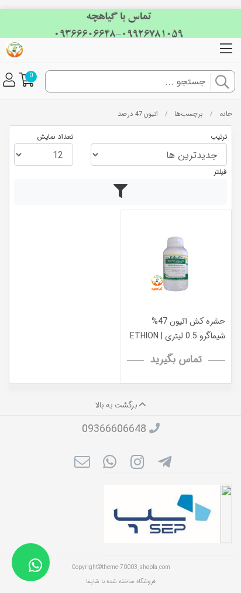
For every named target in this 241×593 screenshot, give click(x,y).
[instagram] (137, 463)
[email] (81, 463)
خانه (226, 114)
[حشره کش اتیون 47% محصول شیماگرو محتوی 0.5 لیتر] (176, 265)
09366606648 (114, 429)
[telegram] (164, 463)
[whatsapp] (109, 463)
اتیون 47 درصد (138, 114)
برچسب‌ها (188, 114)
